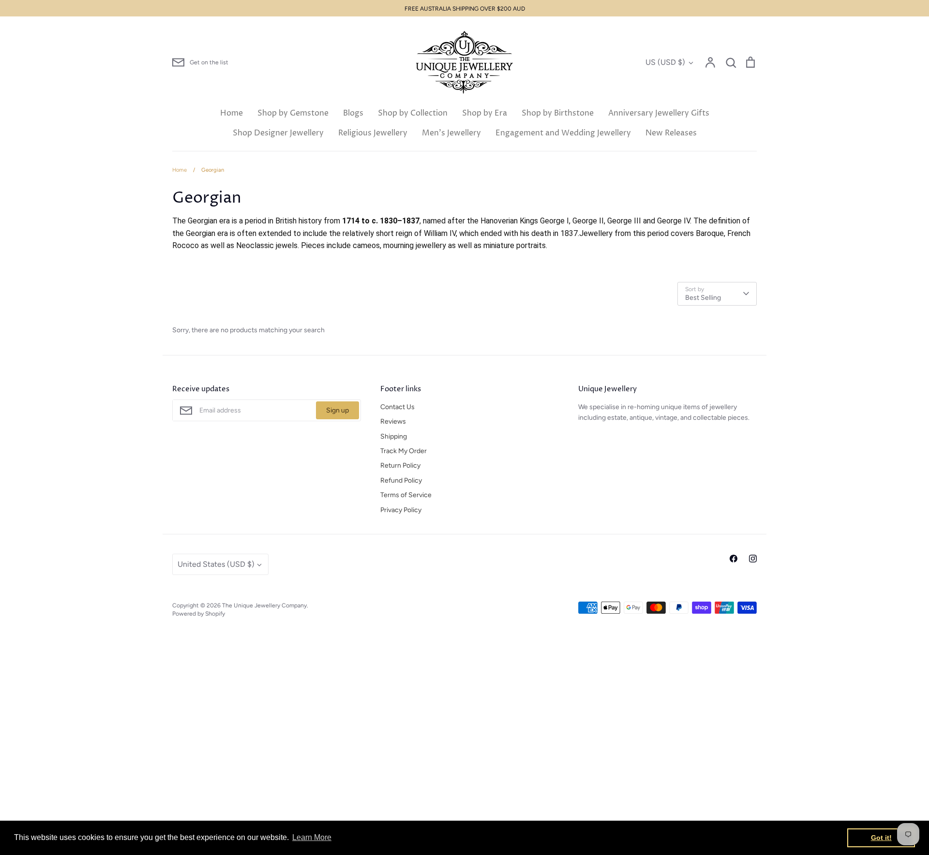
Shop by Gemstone (293, 113)
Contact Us (397, 407)
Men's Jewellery (451, 133)
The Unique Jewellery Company (264, 605)
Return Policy (400, 465)
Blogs (353, 113)
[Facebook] (733, 558)
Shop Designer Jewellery (278, 133)
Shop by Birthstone (558, 113)
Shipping (393, 436)
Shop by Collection (413, 113)
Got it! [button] (881, 837)
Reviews (393, 421)
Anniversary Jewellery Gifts (658, 113)
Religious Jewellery (372, 133)
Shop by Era (484, 113)
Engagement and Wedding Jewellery (563, 133)
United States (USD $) (216, 564)
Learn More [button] (311, 837)
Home (231, 113)
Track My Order (403, 451)
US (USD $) (665, 62)
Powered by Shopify (198, 613)
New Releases (671, 133)
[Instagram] (753, 558)
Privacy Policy (400, 510)
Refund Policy (401, 480)
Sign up (337, 410)
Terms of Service (406, 495)
